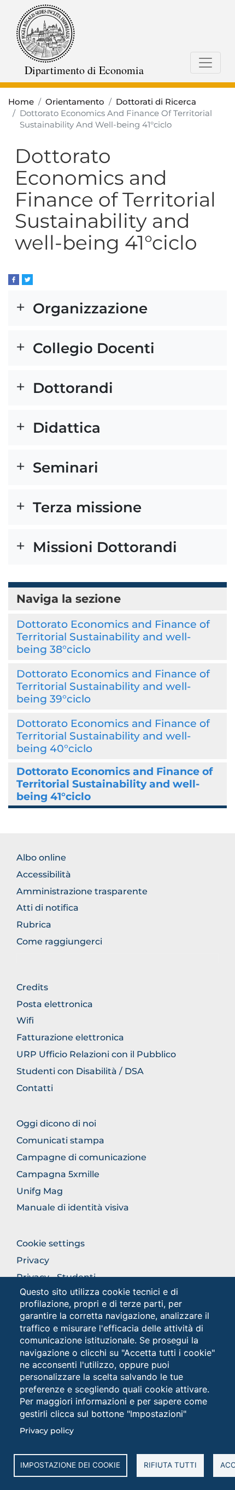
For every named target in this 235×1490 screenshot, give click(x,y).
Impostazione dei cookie (70, 1465)
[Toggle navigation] (205, 63)
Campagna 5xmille (57, 1174)
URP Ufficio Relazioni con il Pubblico (96, 1054)
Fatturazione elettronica (70, 1037)
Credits (32, 987)
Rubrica (33, 924)
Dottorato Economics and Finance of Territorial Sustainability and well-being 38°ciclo (113, 636)
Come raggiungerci (59, 941)
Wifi (25, 1020)
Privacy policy (47, 1430)
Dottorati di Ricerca (156, 102)
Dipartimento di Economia (84, 70)
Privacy (32, 1260)
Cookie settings (50, 1243)
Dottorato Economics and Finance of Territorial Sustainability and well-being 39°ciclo (113, 686)
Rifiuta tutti (170, 1465)
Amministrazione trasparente (82, 891)
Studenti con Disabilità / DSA (80, 1071)
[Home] (45, 33)
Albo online (41, 857)
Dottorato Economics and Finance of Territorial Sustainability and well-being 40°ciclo (113, 736)
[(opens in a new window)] (13, 278)
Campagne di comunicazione (81, 1157)
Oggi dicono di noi (56, 1123)
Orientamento (74, 102)
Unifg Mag (39, 1191)
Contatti (34, 1088)
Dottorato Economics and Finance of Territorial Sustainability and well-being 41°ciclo (114, 784)
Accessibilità (43, 874)
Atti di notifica (47, 908)
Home (21, 102)
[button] (117, 308)
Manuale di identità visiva (72, 1207)
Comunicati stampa (60, 1140)
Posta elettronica (54, 1004)
